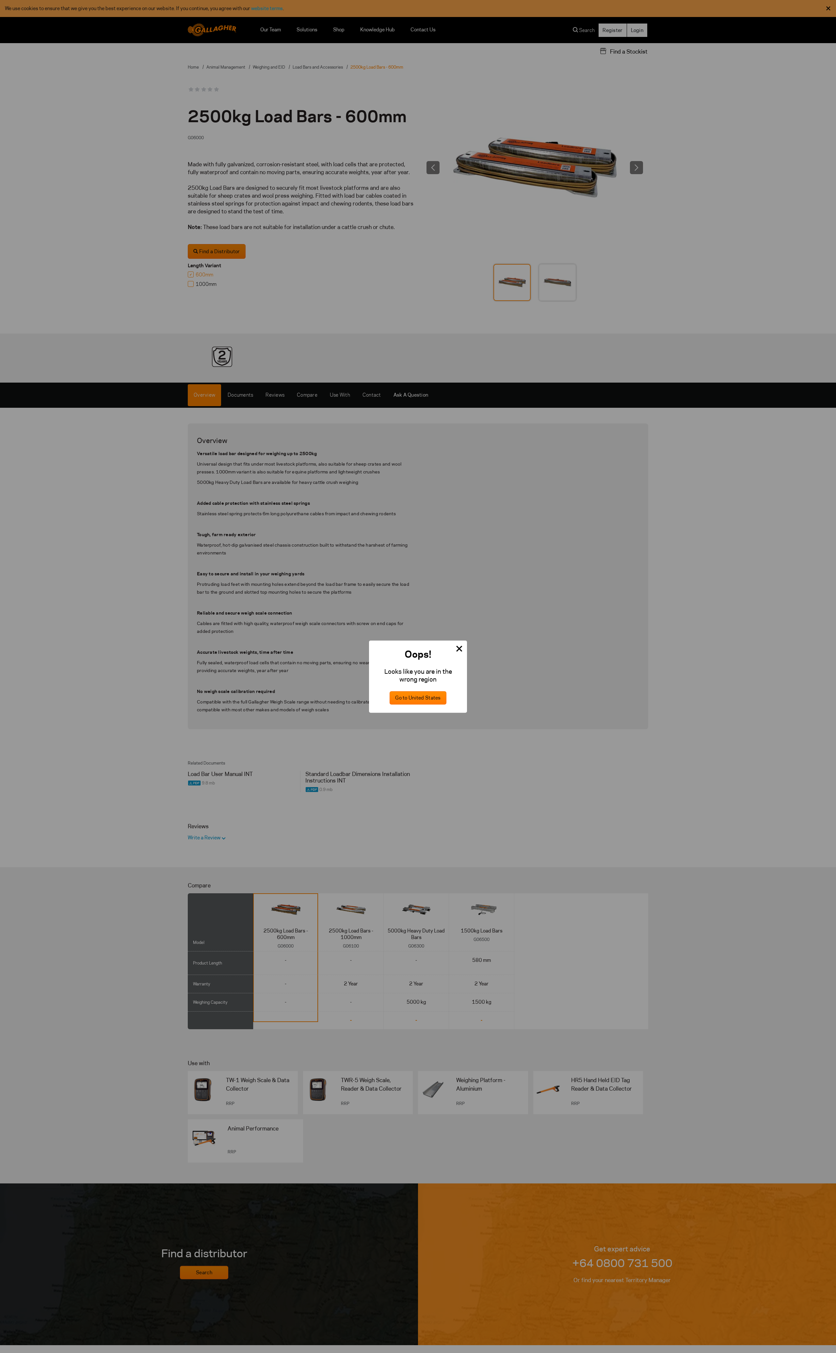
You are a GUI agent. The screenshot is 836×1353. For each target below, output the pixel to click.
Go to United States (418, 697)
